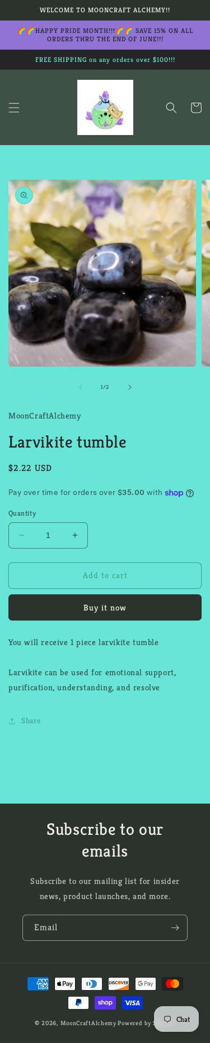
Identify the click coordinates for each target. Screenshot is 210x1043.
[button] (14, 107)
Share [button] (31, 720)
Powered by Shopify (146, 1023)
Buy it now (105, 607)
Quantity (22, 513)
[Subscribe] (174, 928)
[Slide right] (130, 387)
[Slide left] (80, 387)
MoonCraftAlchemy (88, 1023)
